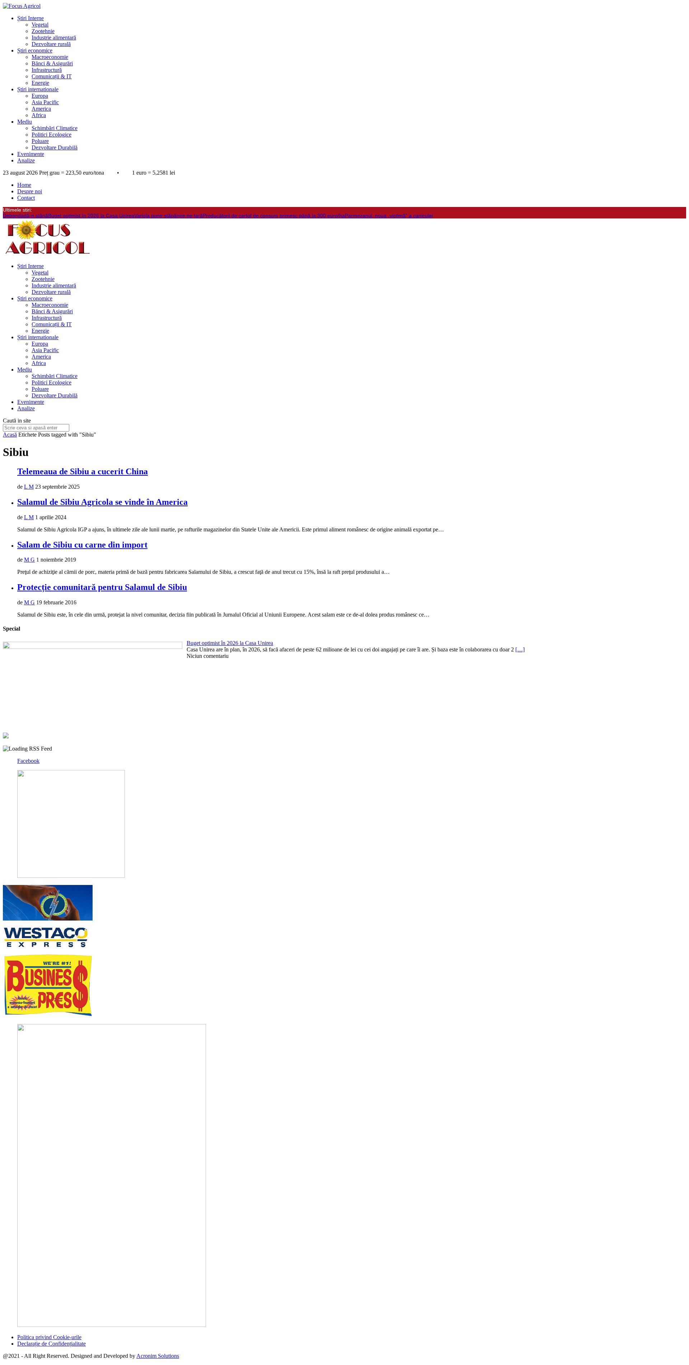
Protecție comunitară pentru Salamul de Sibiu (102, 587)
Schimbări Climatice (55, 128)
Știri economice (34, 50)
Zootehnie (43, 31)
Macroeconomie (50, 57)
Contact (26, 198)
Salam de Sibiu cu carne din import (82, 544)
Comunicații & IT (52, 76)
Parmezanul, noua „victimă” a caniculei (389, 215)
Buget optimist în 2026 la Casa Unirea (91, 215)
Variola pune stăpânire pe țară (168, 215)
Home (24, 185)
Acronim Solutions (157, 1356)
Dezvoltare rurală (51, 44)
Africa (39, 115)
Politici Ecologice (51, 135)
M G (29, 560)
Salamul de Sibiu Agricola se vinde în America (102, 502)
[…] (520, 649)
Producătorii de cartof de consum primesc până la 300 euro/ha (274, 215)
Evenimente (30, 154)
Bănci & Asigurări (52, 63)
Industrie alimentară (54, 37)
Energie (40, 83)
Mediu (24, 122)
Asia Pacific (45, 102)
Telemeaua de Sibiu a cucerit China (82, 471)
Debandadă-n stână (25, 215)
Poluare (40, 141)
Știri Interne (30, 18)
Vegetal (40, 25)
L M (29, 487)
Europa (40, 96)
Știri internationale (37, 89)
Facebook (28, 761)
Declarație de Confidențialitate (51, 1344)
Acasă (10, 435)
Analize (26, 160)
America (41, 109)
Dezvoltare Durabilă (55, 147)
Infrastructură (47, 70)
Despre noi (29, 191)
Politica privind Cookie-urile (49, 1337)
